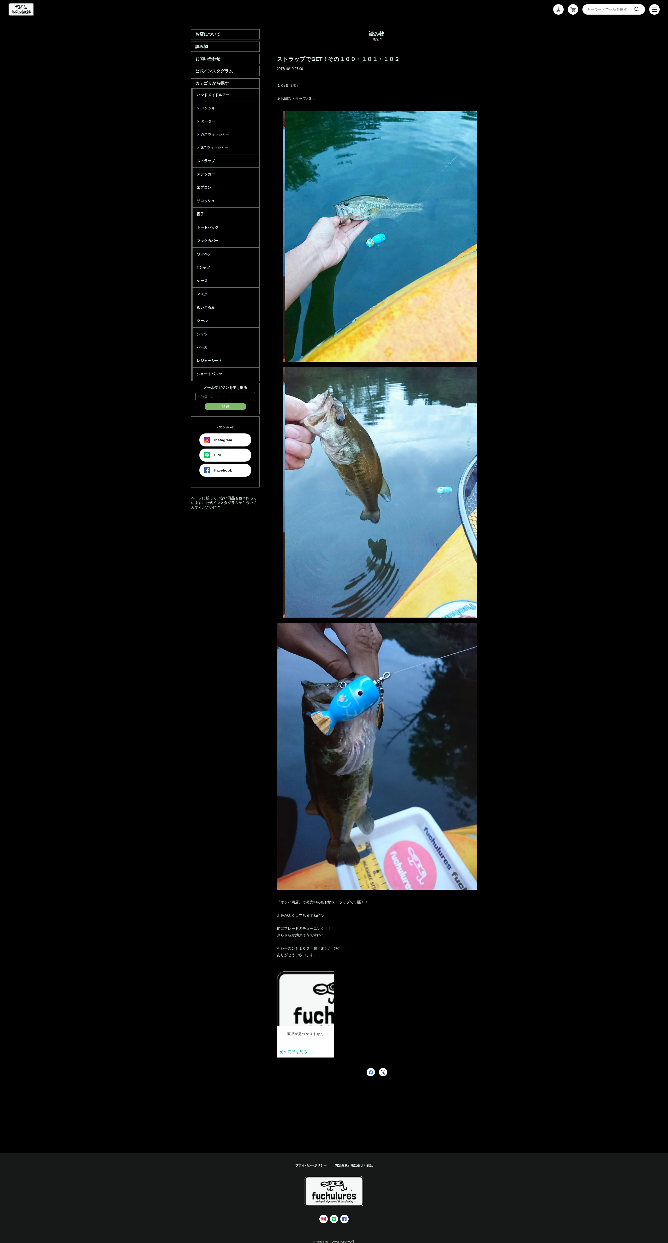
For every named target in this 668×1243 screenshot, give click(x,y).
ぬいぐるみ (206, 307)
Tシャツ (203, 267)
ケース (202, 280)
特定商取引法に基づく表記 (354, 1165)
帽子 (200, 214)
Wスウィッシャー (215, 134)
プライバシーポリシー (311, 1165)
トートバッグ (208, 227)
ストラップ (206, 161)
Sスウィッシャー (215, 147)
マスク (202, 294)
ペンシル (208, 108)
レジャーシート (209, 360)
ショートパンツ (209, 374)
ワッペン (204, 254)
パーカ (202, 347)
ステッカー (206, 174)
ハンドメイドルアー (213, 95)
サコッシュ (206, 201)
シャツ (202, 334)
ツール (202, 320)
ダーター (208, 121)
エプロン (204, 187)
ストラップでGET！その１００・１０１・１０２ (338, 59)
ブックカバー (208, 241)
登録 (225, 406)
